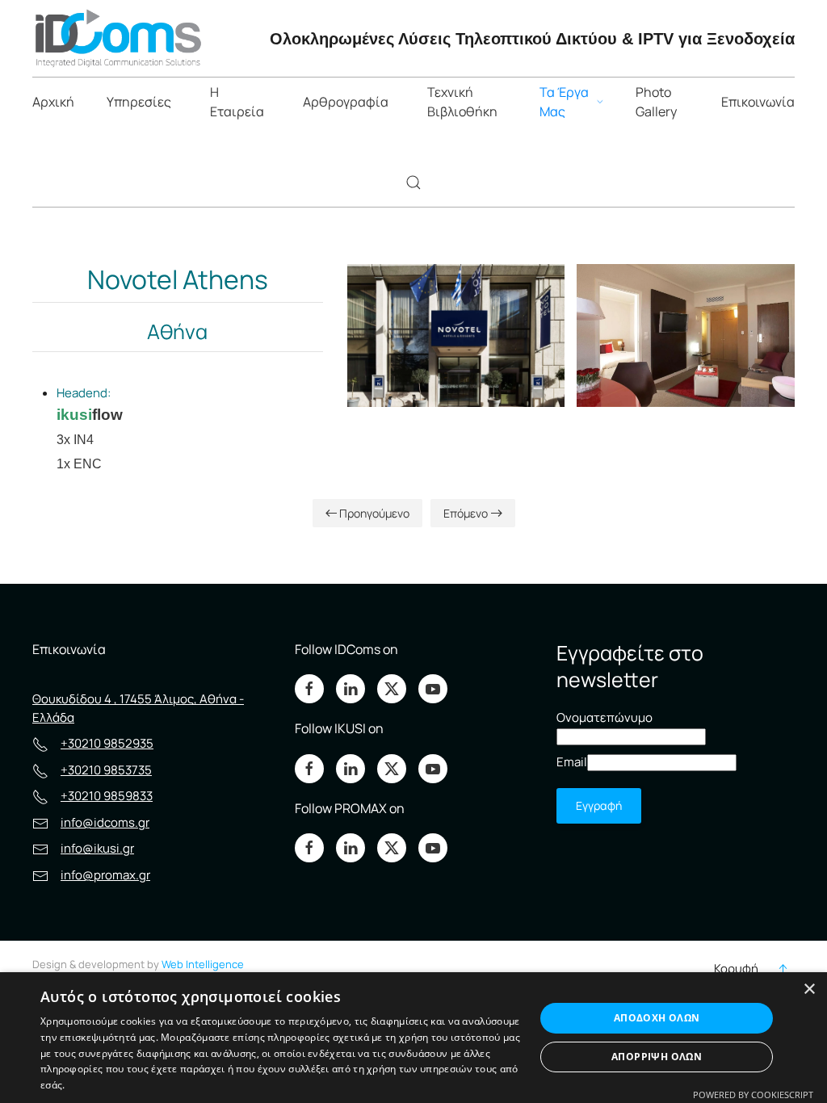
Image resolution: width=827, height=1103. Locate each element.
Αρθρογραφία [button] (345, 102)
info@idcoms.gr (105, 822)
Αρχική (53, 102)
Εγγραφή (599, 805)
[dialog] (413, 1037)
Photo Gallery (656, 101)
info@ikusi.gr (97, 848)
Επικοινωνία (758, 102)
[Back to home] (117, 38)
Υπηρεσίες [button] (139, 102)
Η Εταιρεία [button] (237, 101)
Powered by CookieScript (753, 1094)
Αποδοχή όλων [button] (657, 1018)
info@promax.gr (105, 874)
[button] (413, 182)
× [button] (809, 989)
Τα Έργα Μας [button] (564, 101)
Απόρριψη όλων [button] (656, 1056)
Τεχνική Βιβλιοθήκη (462, 101)
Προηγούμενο (374, 513)
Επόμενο (465, 513)
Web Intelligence (203, 964)
